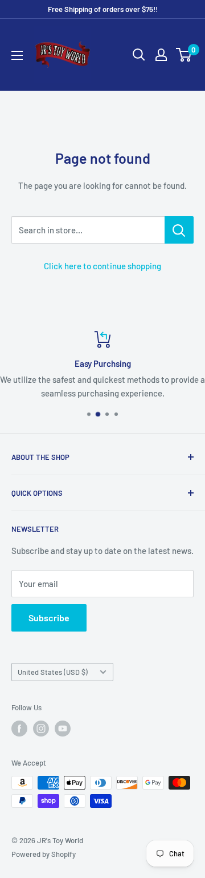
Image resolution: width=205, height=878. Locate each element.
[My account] (161, 54)
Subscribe (48, 617)
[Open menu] (17, 55)
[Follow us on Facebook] (19, 729)
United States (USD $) (53, 672)
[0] (184, 55)
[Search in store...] (179, 230)
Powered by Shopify (43, 854)
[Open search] (139, 54)
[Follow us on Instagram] (41, 729)
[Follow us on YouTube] (63, 729)
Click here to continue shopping (102, 266)
